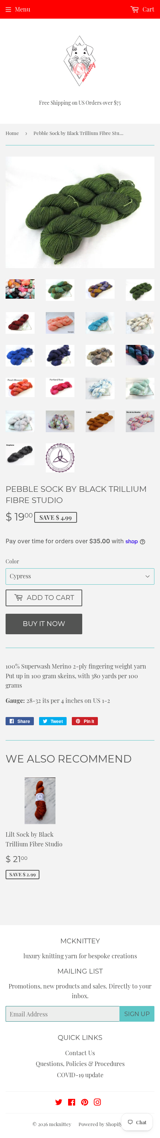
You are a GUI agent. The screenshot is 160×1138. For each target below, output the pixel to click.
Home (12, 133)
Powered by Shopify (100, 1124)
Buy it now (44, 624)
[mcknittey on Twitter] (59, 1103)
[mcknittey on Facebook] (72, 1103)
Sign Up (137, 1014)
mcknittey (60, 1124)
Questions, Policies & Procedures (80, 1064)
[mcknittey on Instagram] (97, 1103)
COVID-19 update (80, 1075)
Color (12, 561)
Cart (147, 9)
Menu (22, 9)
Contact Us (80, 1053)
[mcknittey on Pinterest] (85, 1103)
